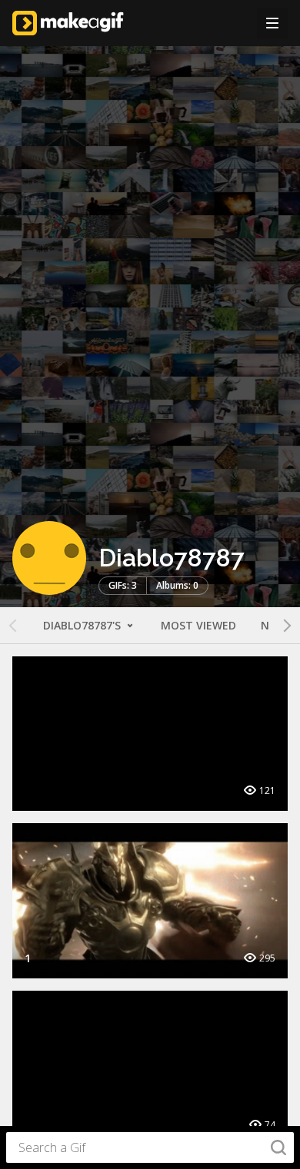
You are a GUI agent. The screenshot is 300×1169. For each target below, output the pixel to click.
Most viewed (198, 625)
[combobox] (150, 1147)
